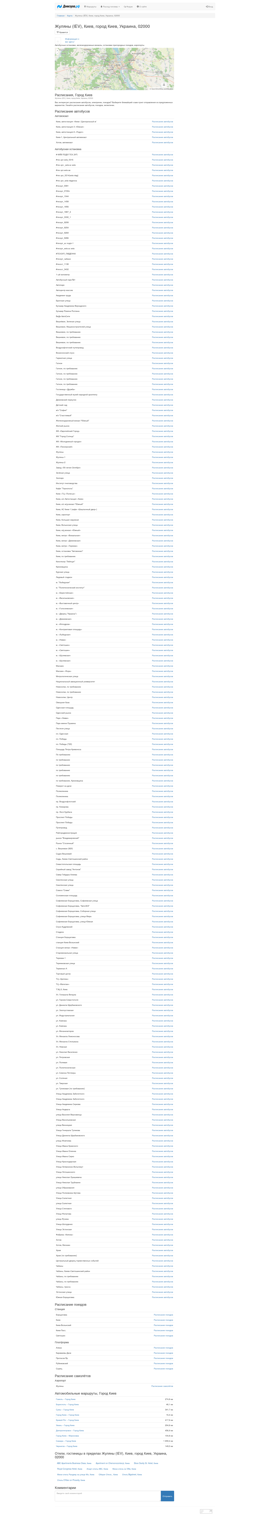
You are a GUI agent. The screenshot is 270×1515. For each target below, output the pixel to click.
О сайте (143, 6)
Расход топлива (110, 6)
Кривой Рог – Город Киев (67, 1420)
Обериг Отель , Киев (108, 1474)
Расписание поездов (163, 1314)
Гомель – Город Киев (65, 1399)
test (125, 1510)
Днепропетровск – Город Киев (70, 1430)
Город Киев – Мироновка (67, 1435)
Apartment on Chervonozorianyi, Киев (113, 1463)
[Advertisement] (196, 66)
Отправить (167, 1496)
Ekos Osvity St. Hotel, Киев (146, 1463)
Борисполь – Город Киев (67, 1404)
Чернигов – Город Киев (66, 1446)
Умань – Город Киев (65, 1425)
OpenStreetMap (157, 89)
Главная (61, 15)
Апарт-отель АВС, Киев (97, 1468)
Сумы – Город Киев (65, 1409)
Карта (69, 15)
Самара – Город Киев (66, 1440)
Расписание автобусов (162, 121)
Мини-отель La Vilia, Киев (124, 1468)
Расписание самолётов (162, 1386)
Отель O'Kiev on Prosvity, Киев (71, 1480)
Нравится (63, 32)
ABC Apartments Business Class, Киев (74, 1463)
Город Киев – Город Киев (67, 1414)
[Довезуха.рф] (68, 6)
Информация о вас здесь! (72, 40)
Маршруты (91, 6)
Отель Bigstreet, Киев (132, 1474)
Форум (129, 6)
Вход (210, 6)
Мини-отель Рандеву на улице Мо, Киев (75, 1474)
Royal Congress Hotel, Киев (69, 1468)
